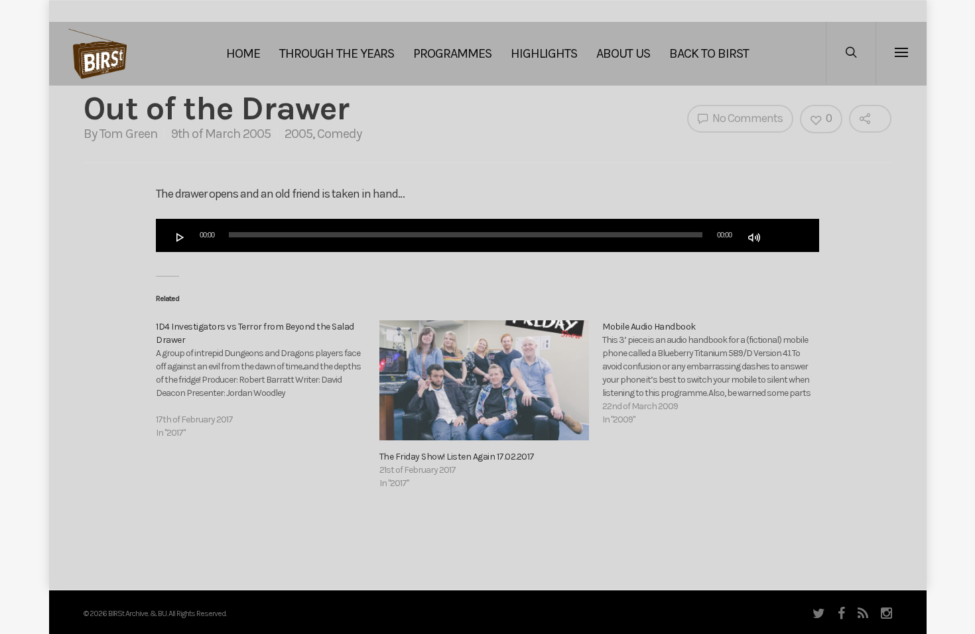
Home (243, 53)
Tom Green (128, 133)
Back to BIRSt (709, 53)
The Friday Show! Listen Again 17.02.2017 (457, 456)
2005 (298, 133)
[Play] (180, 237)
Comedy (339, 133)
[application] (487, 235)
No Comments (746, 118)
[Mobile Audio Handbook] (714, 373)
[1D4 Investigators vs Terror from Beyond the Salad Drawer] (267, 380)
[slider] (784, 236)
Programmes (452, 53)
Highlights (544, 53)
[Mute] (754, 237)
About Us (623, 53)
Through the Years (336, 53)
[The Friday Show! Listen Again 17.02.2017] (484, 380)
